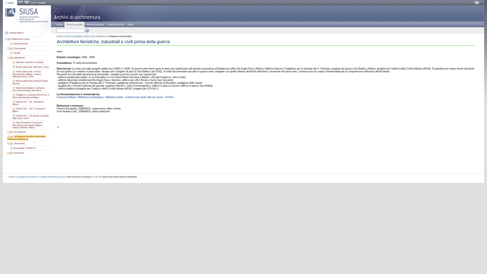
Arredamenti (20, 132)
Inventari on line (116, 24)
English (42, 3)
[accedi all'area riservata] (476, 3)
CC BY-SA (96, 177)
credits (11, 177)
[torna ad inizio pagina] (58, 126)
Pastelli (17, 53)
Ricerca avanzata (95, 24)
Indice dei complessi (94, 36)
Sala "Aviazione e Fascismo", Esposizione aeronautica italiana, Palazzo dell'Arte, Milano (27, 125)
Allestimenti (19, 58)
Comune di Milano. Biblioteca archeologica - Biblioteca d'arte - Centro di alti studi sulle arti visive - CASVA (115, 97)
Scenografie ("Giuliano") (25, 148)
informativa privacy (57, 177)
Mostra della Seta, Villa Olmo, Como (32, 67)
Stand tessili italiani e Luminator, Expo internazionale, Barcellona (28, 89)
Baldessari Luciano (21, 39)
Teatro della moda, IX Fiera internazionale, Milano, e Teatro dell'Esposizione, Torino (26, 74)
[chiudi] (8, 58)
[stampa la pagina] (26, 3)
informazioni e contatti (36, 177)
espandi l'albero (16, 33)
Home (59, 24)
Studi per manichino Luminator (30, 62)
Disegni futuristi (21, 43)
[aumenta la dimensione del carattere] (20, 3)
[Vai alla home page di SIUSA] (10, 3)
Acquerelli (18, 153)
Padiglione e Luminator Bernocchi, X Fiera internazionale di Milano (30, 96)
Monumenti (20, 143)
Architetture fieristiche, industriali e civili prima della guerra (26, 137)
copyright (20, 177)
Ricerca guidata (73, 36)
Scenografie (20, 48)
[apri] (8, 48)
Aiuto (130, 24)
